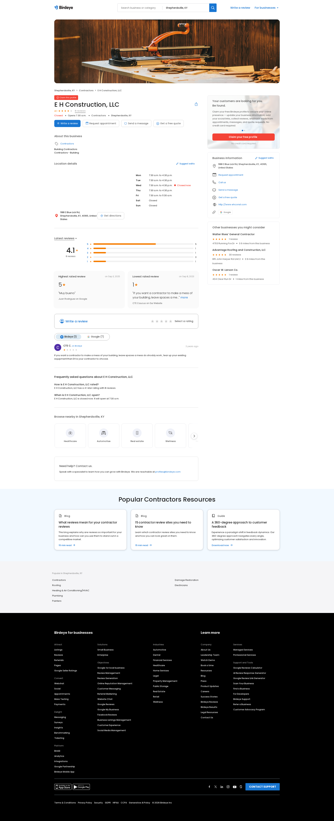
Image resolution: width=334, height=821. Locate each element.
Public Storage (160, 686)
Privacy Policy (85, 802)
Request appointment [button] (230, 175)
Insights (58, 727)
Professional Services (244, 654)
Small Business (105, 649)
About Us (205, 649)
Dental (156, 654)
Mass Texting (61, 699)
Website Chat (105, 699)
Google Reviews (105, 704)
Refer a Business (242, 704)
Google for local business (111, 667)
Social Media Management (111, 730)
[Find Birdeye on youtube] (234, 786)
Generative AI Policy (139, 802)
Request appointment (102, 123)
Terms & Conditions (65, 802)
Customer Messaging (109, 688)
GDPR (108, 802)
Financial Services (162, 660)
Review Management (108, 673)
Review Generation (107, 678)
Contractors (86, 90)
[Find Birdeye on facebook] (209, 786)
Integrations (61, 761)
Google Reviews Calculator (247, 667)
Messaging (60, 717)
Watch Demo (208, 660)
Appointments (62, 693)
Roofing (56, 585)
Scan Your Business (243, 683)
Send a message (138, 123)
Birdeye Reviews (209, 701)
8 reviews (80, 110)
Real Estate (159, 691)
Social (57, 688)
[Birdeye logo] (64, 7)
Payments (59, 704)
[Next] (194, 436)
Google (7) (97, 336)
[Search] (213, 7)
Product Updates (210, 686)
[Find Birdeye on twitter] (215, 786)
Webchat (59, 683)
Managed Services (243, 649)
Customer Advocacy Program (249, 709)
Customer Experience (109, 725)
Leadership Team (210, 654)
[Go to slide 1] (242, 130)
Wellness (158, 701)
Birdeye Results (209, 707)
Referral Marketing (107, 693)
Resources (206, 670)
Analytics (59, 756)
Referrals (59, 660)
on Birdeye (77, 345)
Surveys (58, 722)
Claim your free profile (243, 137)
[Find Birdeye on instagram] (228, 786)
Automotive (159, 649)
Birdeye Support (241, 699)
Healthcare (159, 665)
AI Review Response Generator (249, 673)
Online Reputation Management (114, 683)
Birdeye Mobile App (64, 771)
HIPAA (116, 802)
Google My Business (108, 709)
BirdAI (57, 750)
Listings (58, 649)
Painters (56, 601)
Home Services (161, 670)
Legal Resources (209, 712)
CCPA (124, 802)
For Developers (241, 693)
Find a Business (241, 688)
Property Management (165, 681)
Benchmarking (62, 732)
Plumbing (57, 595)
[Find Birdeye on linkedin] (221, 786)
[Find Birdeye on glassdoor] (241, 786)
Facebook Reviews (107, 714)
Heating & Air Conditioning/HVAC (70, 590)
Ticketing (59, 738)
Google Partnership (64, 766)
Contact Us (207, 717)
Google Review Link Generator (249, 678)
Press (203, 681)
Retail (156, 696)
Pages (57, 665)
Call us (222, 182)
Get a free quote (170, 123)
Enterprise (102, 654)
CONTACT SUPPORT (262, 787)
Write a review (240, 8)
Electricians (181, 585)
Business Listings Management (114, 719)
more (184, 297)
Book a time (207, 665)
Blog (203, 675)
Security (98, 802)
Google (227, 212)
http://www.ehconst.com (232, 204)
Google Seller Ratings (65, 670)
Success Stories (209, 696)
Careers (205, 691)
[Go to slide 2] (244, 130)
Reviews (58, 654)
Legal (156, 675)
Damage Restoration (186, 580)
